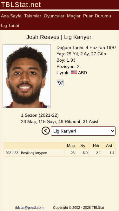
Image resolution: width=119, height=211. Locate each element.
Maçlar (74, 15)
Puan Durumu (97, 15)
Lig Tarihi (10, 25)
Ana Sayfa (11, 15)
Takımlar (32, 15)
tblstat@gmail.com (29, 207)
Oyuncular (54, 15)
